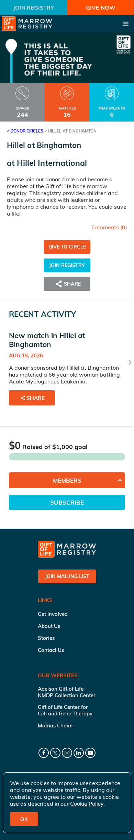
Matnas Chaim (55, 725)
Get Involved (53, 614)
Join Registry (33, 7)
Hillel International (52, 163)
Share (35, 398)
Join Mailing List (67, 576)
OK (24, 819)
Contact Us (51, 650)
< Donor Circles (25, 131)
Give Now (100, 7)
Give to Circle (67, 247)
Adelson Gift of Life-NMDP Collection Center (67, 692)
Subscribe (67, 502)
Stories (46, 638)
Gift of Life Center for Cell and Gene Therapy (65, 710)
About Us (49, 626)
